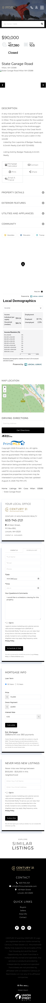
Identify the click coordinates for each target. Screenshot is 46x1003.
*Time (7, 584)
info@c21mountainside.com (24, 886)
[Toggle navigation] (42, 7)
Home (4, 489)
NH (20, 489)
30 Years (10, 684)
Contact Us (9, 535)
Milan (32, 489)
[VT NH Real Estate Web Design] (23, 997)
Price (7, 692)
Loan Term (9, 678)
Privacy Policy (9, 641)
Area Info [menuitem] (23, 914)
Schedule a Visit (32, 550)
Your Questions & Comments (16, 593)
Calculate (11, 725)
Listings (12, 489)
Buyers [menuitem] (23, 907)
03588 (40, 489)
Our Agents (18, 535)
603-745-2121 (31, 7)
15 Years (20, 684)
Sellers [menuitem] (23, 911)
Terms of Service (15, 656)
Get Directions (23, 430)
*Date (7, 575)
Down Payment (11, 702)
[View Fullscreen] (4, 395)
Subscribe (11, 818)
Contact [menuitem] (23, 917)
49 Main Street (25, 891)
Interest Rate (10, 712)
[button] (42, 24)
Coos (26, 489)
